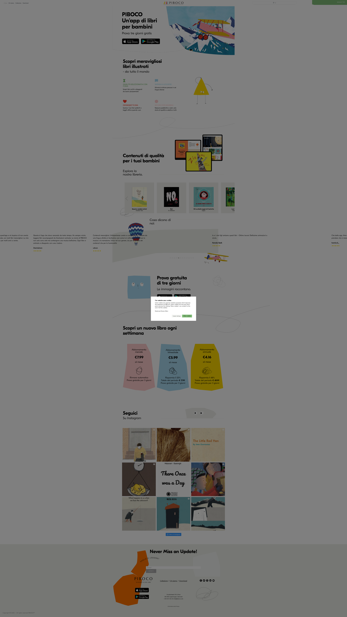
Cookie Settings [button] (177, 316)
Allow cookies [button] (187, 316)
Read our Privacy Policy (161, 311)
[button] (169, 316)
